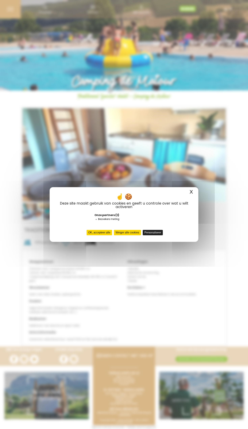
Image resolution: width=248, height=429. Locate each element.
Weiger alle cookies (127, 232)
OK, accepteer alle (99, 232)
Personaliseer (152, 232)
